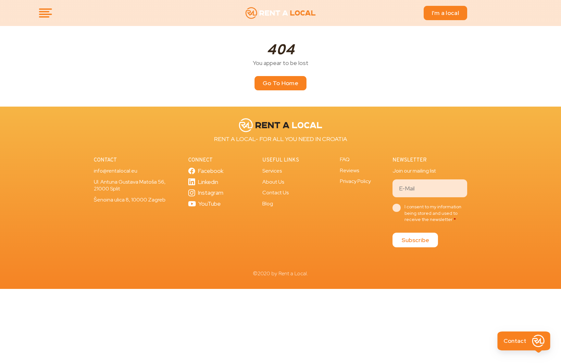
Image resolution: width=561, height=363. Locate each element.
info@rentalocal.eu (115, 170)
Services (272, 170)
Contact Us (275, 192)
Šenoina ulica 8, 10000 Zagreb (130, 199)
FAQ (345, 159)
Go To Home (280, 83)
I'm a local (445, 13)
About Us (273, 181)
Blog (267, 203)
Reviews (349, 170)
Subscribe (415, 240)
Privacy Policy (355, 181)
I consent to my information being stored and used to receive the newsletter (433, 213)
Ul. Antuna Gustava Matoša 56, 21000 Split (130, 185)
